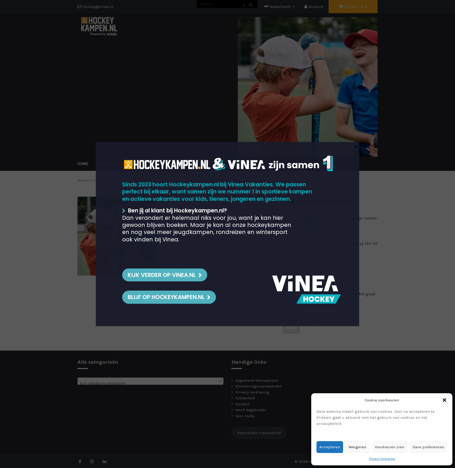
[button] (444, 400)
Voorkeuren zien (389, 447)
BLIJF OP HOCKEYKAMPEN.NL (166, 297)
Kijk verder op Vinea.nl (162, 275)
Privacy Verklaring (382, 459)
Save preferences (428, 447)
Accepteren (329, 447)
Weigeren (357, 447)
